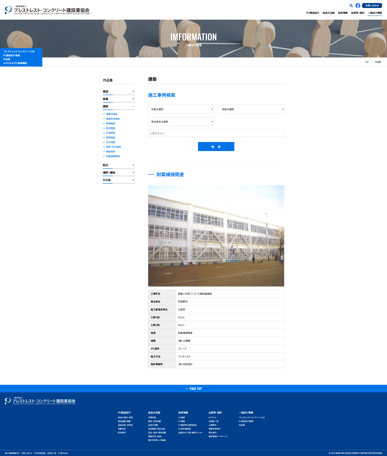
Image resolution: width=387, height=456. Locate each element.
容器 (105, 99)
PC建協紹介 (312, 13)
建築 (105, 106)
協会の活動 (329, 13)
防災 (105, 165)
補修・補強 (109, 172)
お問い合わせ (372, 5)
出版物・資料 (357, 13)
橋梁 (105, 91)
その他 (107, 180)
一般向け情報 (375, 13)
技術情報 (343, 13)
